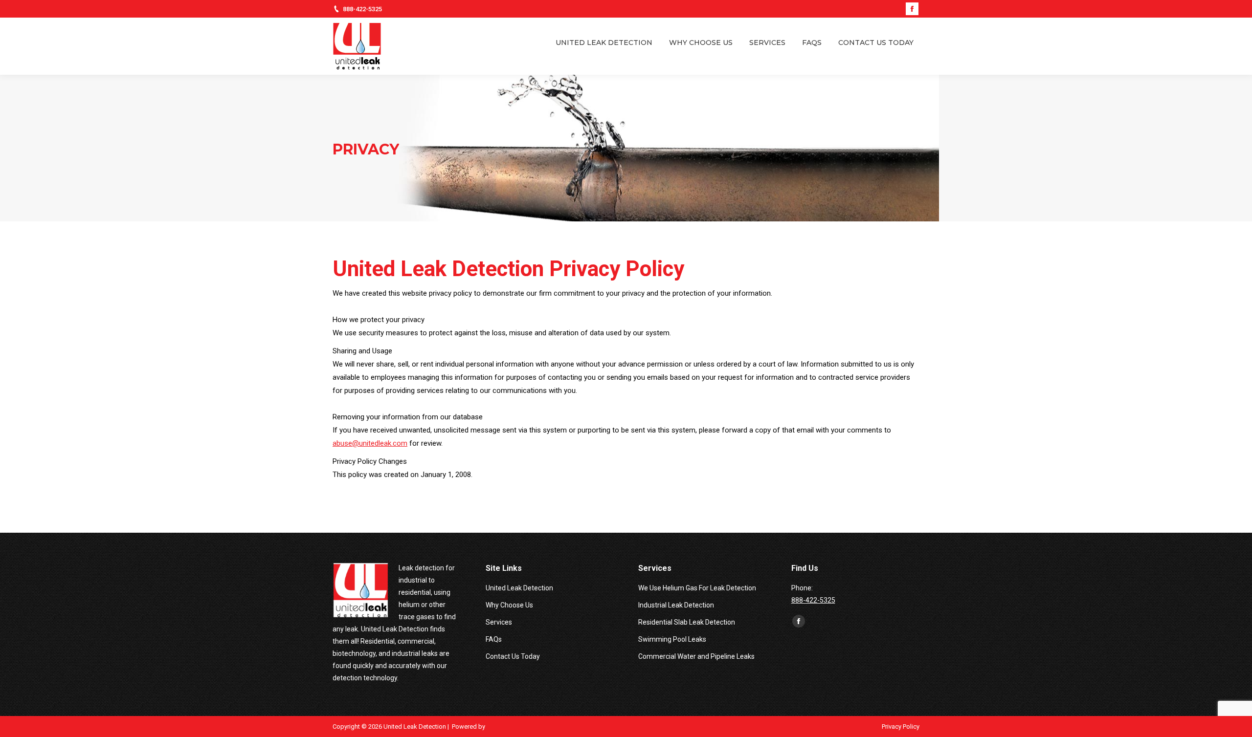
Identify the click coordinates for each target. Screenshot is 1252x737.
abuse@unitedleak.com (370, 443)
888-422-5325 (362, 9)
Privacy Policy (900, 726)
